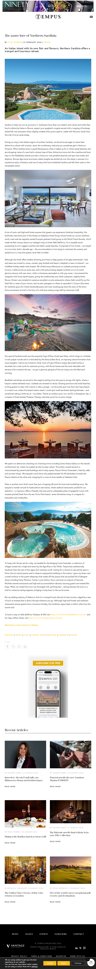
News (15, 934)
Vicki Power (14, 42)
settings (35, 967)
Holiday (9, 635)
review (52, 635)
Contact (79, 934)
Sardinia (63, 635)
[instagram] (84, 948)
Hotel (19, 635)
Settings (78, 963)
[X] (80, 948)
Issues (29, 934)
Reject (63, 963)
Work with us (77, 956)
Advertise (61, 956)
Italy (26, 635)
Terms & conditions (41, 956)
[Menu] (91, 16)
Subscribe (61, 934)
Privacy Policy (19, 956)
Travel (47, 42)
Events (44, 934)
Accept (50, 963)
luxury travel (39, 635)
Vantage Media (48, 949)
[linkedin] (76, 948)
